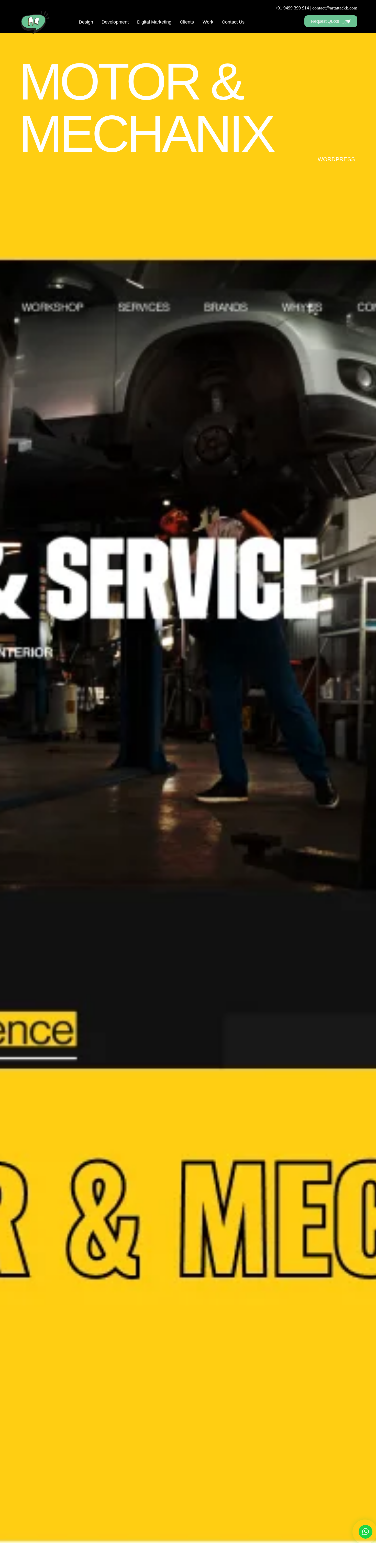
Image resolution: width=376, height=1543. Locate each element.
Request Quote (325, 21)
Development (115, 22)
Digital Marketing (154, 22)
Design (86, 22)
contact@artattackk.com (334, 8)
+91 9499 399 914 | (293, 8)
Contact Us (233, 22)
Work (208, 22)
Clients (187, 22)
